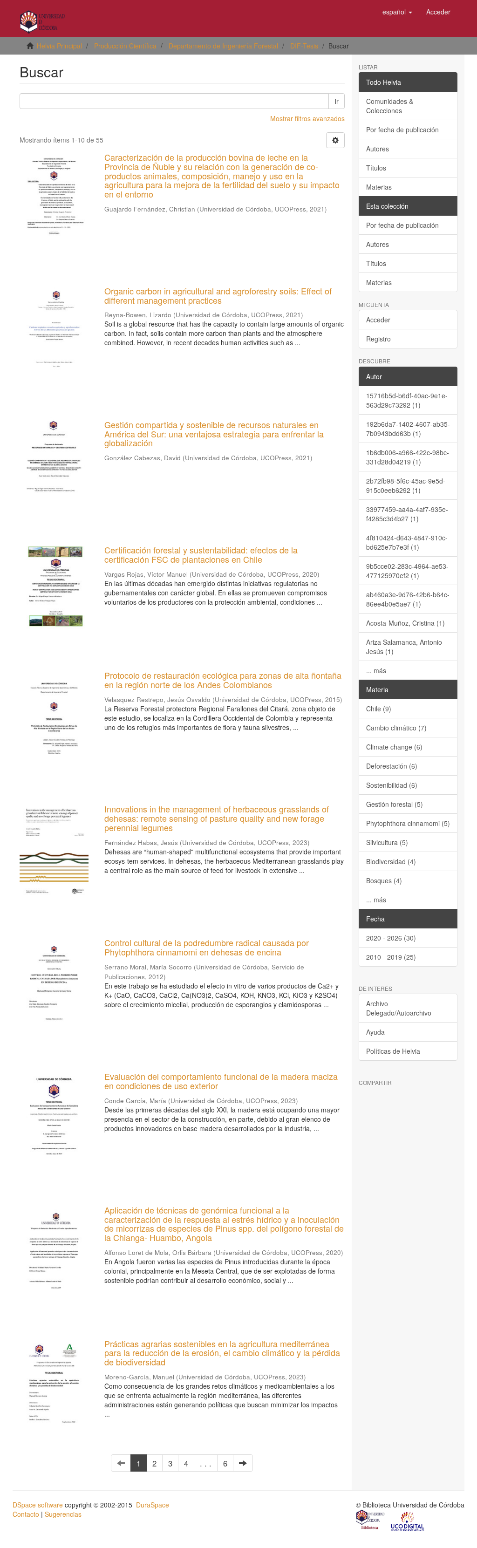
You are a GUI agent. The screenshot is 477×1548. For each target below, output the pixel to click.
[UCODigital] (408, 1521)
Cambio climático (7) (396, 727)
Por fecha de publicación (402, 129)
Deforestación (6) (391, 766)
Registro (378, 338)
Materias (379, 186)
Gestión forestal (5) (394, 804)
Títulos (376, 167)
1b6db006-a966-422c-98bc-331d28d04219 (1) (407, 457)
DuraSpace (152, 1504)
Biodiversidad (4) (391, 861)
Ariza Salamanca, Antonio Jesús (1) (404, 646)
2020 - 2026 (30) (391, 937)
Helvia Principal (59, 45)
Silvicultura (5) (387, 842)
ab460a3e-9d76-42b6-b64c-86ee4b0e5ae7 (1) (408, 599)
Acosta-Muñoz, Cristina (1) (405, 622)
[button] (397, 11)
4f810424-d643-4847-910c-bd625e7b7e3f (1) (407, 542)
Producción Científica (125, 45)
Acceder (378, 319)
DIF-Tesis (304, 45)
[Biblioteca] (371, 1521)
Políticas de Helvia (393, 1051)
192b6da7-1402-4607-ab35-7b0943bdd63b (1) (408, 428)
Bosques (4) (384, 880)
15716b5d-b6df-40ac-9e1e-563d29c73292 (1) (407, 400)
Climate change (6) (394, 746)
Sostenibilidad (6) (391, 785)
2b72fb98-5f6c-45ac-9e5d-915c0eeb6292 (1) (405, 485)
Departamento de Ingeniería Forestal (223, 45)
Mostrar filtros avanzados (307, 118)
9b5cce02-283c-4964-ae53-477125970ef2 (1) (407, 570)
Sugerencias (63, 1514)
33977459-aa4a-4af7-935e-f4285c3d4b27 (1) (407, 514)
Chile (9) (378, 708)
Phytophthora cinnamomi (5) (408, 823)
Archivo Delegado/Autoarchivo (398, 1008)
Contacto (26, 1514)
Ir (336, 101)
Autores (377, 148)
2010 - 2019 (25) (391, 957)
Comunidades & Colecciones (389, 105)
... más (376, 670)
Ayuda (375, 1032)
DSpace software (38, 1504)
